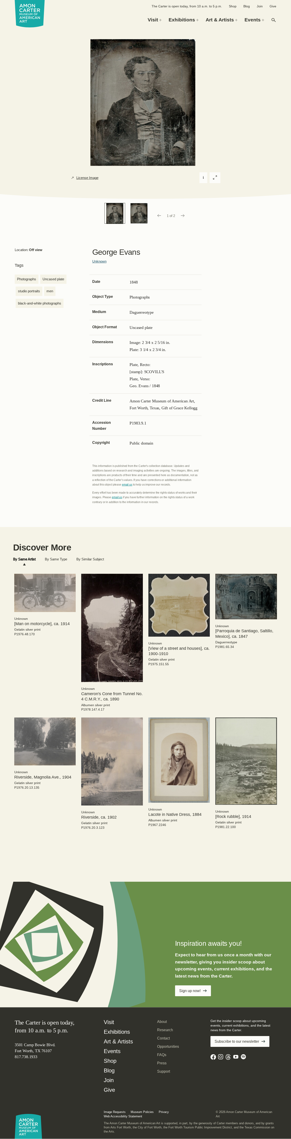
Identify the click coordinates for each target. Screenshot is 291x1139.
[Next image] (182, 216)
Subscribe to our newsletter (237, 1041)
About (162, 1022)
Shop (232, 6)
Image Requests (115, 1112)
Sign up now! (190, 991)
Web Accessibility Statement (123, 1116)
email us (127, 484)
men (49, 291)
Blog (246, 6)
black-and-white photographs (39, 303)
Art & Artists (118, 1041)
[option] (114, 213)
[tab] (24, 559)
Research (165, 1030)
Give (273, 6)
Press (162, 1063)
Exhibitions (117, 1032)
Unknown (99, 261)
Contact (163, 1038)
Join (260, 6)
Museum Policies (142, 1112)
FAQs (161, 1055)
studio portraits (29, 291)
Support (163, 1071)
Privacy (164, 1112)
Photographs (26, 279)
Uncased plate (53, 279)
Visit (109, 1022)
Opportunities (168, 1046)
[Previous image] (158, 216)
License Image (87, 178)
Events (112, 1051)
